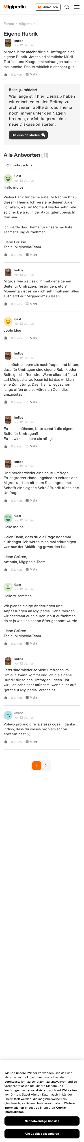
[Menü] (76, 7)
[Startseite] (15, 7)
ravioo (18, 713)
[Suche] (67, 7)
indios (18, 40)
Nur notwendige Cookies (42, 1121)
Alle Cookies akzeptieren (42, 1134)
